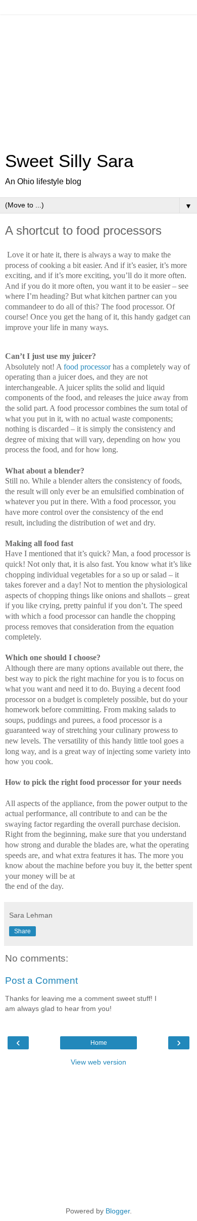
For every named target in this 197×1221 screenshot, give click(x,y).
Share (22, 931)
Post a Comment (41, 980)
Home (98, 1042)
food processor (87, 366)
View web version (98, 1062)
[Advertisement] (98, 78)
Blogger (118, 1211)
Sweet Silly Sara (69, 161)
